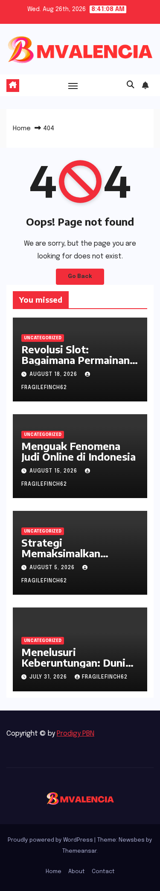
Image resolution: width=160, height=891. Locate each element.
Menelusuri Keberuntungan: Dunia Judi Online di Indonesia (78, 662)
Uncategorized (42, 338)
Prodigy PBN (75, 733)
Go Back (80, 276)
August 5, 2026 (52, 567)
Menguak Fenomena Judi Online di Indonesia (78, 451)
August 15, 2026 (54, 471)
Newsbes (132, 840)
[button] (130, 85)
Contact (103, 871)
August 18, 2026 (54, 374)
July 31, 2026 (49, 677)
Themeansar (79, 851)
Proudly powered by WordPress (51, 840)
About (76, 871)
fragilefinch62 (105, 677)
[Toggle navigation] (73, 86)
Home (22, 128)
